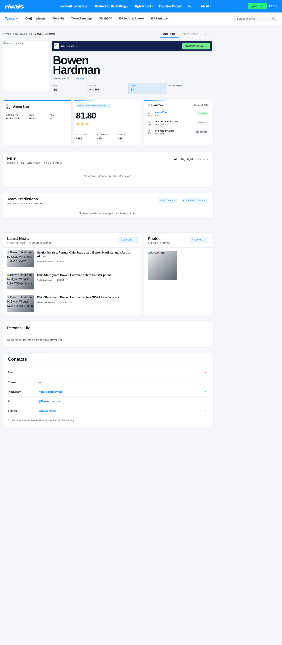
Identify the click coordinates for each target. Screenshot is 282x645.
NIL (190, 6)
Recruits (58, 18)
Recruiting (190, 34)
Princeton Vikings (165, 130)
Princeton (79, 78)
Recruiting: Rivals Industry (93, 106)
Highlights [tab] (188, 159)
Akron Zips (161, 112)
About (205, 6)
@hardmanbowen (50, 391)
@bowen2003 (48, 410)
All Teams (168, 200)
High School (142, 6)
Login (273, 6)
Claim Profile (196, 46)
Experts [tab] (203, 159)
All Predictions (194, 200)
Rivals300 (105, 18)
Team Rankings (81, 18)
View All (199, 240)
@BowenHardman (50, 401)
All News (128, 240)
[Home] (14, 6)
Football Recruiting (74, 6)
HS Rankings (160, 18)
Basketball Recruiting (110, 6)
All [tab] (175, 159)
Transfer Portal (169, 6)
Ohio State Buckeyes (166, 121)
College (169, 34)
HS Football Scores (131, 18)
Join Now (257, 6)
